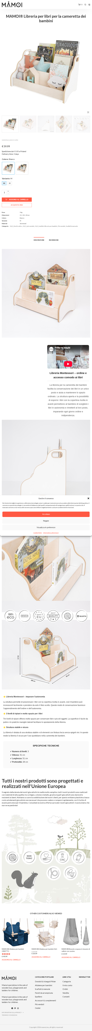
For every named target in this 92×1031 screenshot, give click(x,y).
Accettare (46, 514)
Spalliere (38, 996)
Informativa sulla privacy (51, 533)
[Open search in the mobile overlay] (85, 4)
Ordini (65, 989)
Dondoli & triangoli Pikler (45, 981)
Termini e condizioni (9, 1015)
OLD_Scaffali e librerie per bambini (46, 226)
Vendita (66, 993)
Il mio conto (67, 985)
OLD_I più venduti (28, 226)
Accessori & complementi (45, 1000)
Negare (46, 521)
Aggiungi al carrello (18, 200)
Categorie (67, 981)
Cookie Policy (37, 533)
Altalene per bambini (43, 985)
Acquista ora (17, 205)
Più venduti (61, 226)
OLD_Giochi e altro (12, 140)
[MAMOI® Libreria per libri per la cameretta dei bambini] (22, 168)
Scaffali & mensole (72, 226)
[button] (88, 498)
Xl (10, 183)
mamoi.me (45, 1027)
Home (4, 140)
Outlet (37, 1008)
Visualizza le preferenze (46, 527)
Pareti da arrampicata (44, 993)
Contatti (66, 996)
